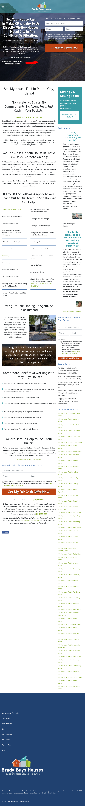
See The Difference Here (70, 115)
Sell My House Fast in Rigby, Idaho (69, 554)
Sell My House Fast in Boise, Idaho (69, 451)
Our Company (7, 734)
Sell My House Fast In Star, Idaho (69, 624)
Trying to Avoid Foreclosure (11, 209)
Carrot (29, 801)
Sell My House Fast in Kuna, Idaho (69, 656)
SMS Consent (61, 339)
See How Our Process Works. (28, 117)
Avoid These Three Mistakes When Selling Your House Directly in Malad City (70, 393)
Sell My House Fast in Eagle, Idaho (70, 677)
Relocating (5, 256)
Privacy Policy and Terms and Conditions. (64, 39)
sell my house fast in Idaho (30, 520)
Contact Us (6, 718)
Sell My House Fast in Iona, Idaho (69, 527)
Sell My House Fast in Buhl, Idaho (69, 609)
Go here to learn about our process (29, 459)
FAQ (3, 729)
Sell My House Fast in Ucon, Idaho (69, 512)
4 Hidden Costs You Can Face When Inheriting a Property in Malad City (70, 384)
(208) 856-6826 (38, 500)
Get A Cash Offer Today (10, 713)
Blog (3, 750)
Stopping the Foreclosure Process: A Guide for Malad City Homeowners (68, 401)
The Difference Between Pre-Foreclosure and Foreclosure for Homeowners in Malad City (69, 370)
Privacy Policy (7, 745)
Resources (6, 739)
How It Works (7, 724)
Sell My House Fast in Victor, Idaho (70, 442)
